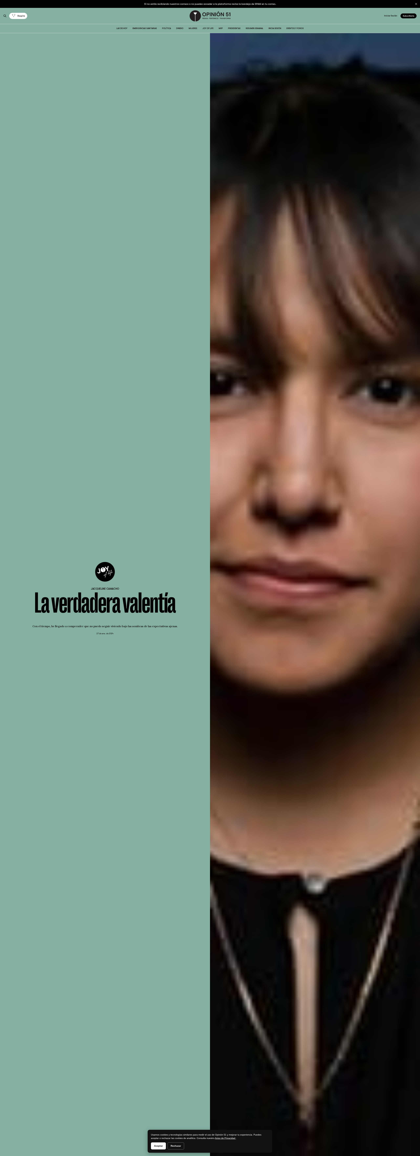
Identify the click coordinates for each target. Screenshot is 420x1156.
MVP (221, 28)
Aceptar (158, 1146)
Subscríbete (408, 16)
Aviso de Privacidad (225, 1138)
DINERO (179, 28)
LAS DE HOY (121, 28)
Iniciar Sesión (390, 16)
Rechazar (176, 1146)
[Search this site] (4, 15)
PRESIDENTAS (234, 28)
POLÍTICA (166, 28)
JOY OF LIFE (207, 28)
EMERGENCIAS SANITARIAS (145, 28)
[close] (416, 4)
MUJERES (193, 28)
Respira (21, 16)
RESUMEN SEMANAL (254, 28)
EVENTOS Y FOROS (295, 28)
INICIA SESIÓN (275, 28)
